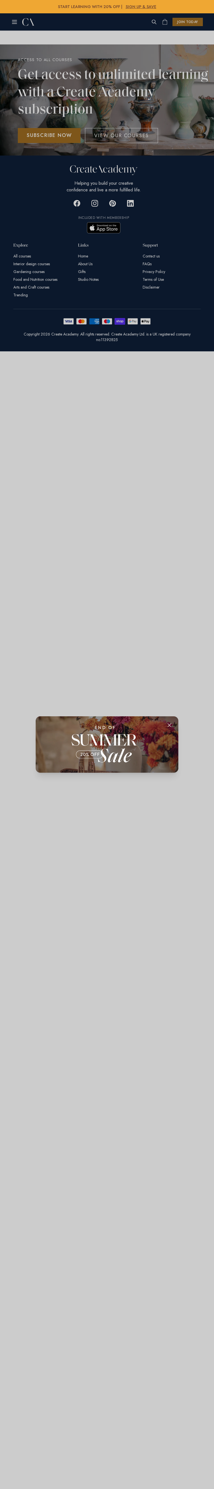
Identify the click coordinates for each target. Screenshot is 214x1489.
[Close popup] (169, 725)
